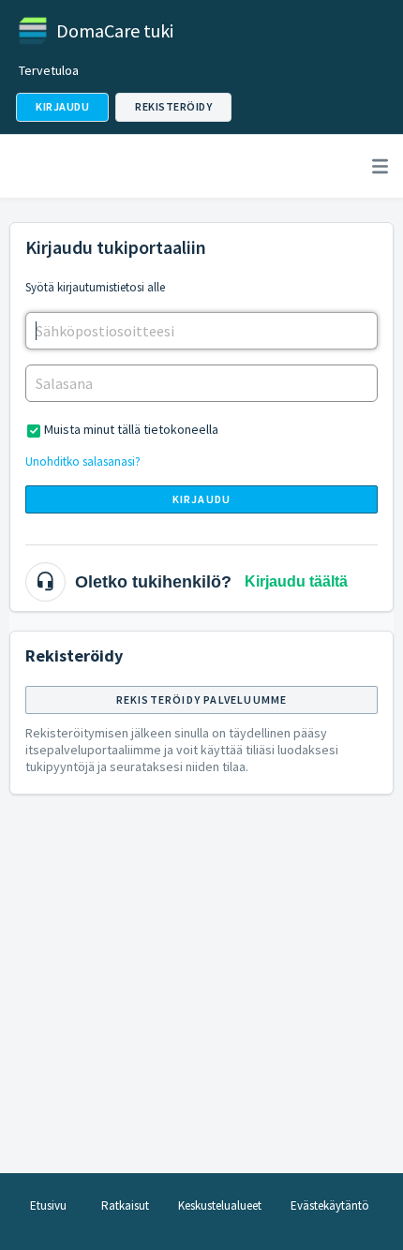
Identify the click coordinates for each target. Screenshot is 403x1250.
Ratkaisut (125, 1205)
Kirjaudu (201, 499)
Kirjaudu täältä (296, 581)
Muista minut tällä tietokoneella (131, 429)
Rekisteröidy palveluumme (202, 699)
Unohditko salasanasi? (83, 461)
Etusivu (48, 1205)
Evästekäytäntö (330, 1205)
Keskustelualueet (219, 1205)
